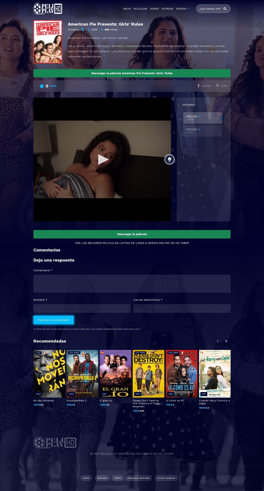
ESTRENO (167, 8)
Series (86, 478)
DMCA (118, 478)
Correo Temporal (166, 478)
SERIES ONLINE (159, 243)
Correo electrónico (148, 299)
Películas (102, 478)
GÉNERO (181, 8)
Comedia (73, 29)
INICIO (127, 8)
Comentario (42, 270)
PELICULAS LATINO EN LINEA (123, 243)
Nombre (40, 299)
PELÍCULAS (140, 8)
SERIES (154, 8)
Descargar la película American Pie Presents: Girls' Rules (132, 73)
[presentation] (226, 341)
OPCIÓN (193, 118)
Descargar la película (132, 234)
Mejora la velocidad (139, 478)
